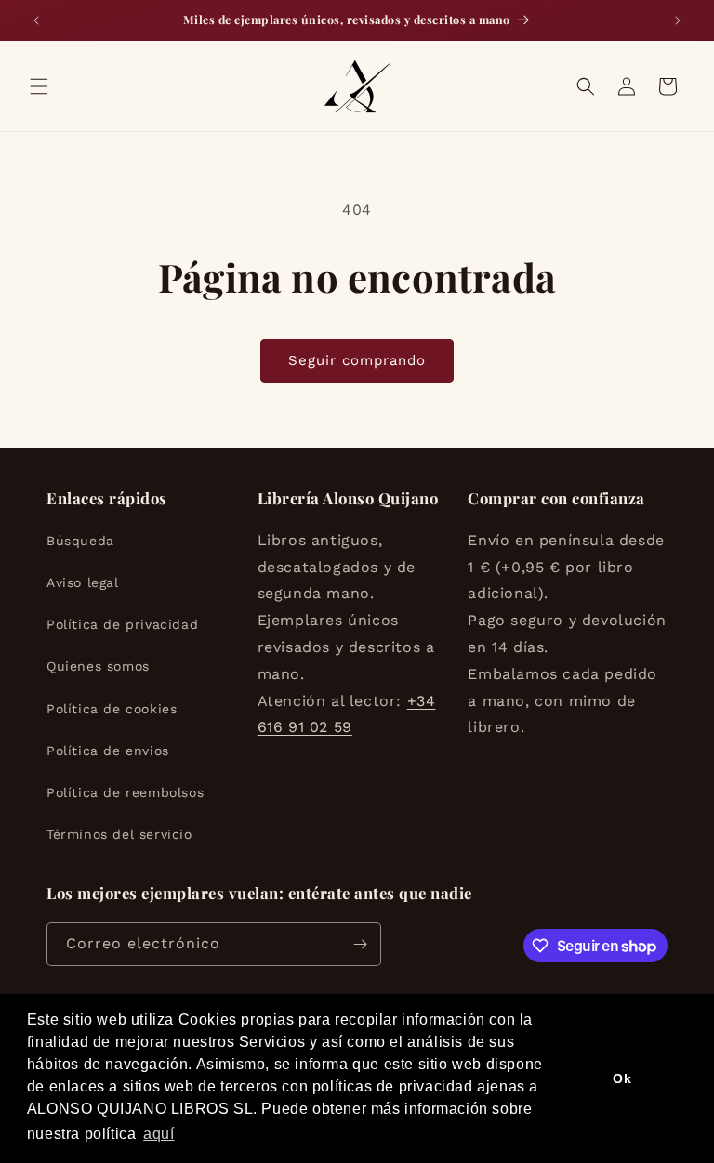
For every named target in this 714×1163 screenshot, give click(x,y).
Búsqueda (80, 540)
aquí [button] (158, 1134)
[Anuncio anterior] (36, 20)
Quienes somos (98, 666)
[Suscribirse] (359, 944)
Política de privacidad (122, 624)
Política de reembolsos (125, 792)
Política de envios (107, 750)
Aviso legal (82, 582)
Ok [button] (622, 1078)
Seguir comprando (357, 360)
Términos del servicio (119, 834)
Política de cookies (111, 708)
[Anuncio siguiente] (677, 20)
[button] (39, 86)
